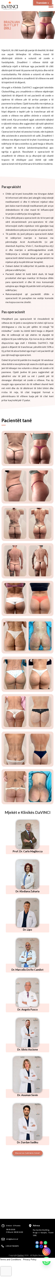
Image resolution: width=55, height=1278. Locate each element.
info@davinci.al (12, 1239)
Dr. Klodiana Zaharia (27, 891)
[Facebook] (37, 1242)
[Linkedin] (37, 1246)
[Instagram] (41, 1242)
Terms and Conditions (10, 1259)
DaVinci (20, 1255)
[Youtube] (45, 1246)
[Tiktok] (41, 1246)
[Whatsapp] (45, 1242)
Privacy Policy (29, 1259)
